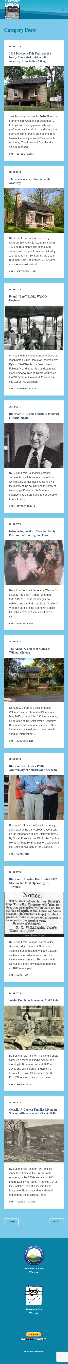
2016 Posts (15, 46)
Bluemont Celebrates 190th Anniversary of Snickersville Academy (33, 768)
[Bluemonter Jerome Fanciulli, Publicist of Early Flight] (34, 445)
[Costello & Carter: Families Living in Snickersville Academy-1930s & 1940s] (34, 1141)
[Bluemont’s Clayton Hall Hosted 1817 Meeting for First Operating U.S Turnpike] (34, 914)
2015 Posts (15, 289)
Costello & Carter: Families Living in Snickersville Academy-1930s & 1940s (33, 1111)
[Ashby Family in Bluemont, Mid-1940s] (34, 1028)
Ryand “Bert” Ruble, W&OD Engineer (28, 298)
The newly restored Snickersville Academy (29, 181)
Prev (13, 1221)
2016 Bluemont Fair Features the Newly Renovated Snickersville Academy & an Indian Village (30, 57)
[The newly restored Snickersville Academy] (34, 210)
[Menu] (62, 9)
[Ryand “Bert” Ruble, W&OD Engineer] (34, 327)
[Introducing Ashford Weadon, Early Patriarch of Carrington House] (34, 562)
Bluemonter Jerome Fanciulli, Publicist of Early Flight (34, 416)
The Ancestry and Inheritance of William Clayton (30, 650)
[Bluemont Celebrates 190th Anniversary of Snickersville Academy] (34, 797)
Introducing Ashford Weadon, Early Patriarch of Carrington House (32, 533)
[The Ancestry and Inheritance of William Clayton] (34, 680)
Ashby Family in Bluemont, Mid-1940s (33, 1000)
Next (55, 1221)
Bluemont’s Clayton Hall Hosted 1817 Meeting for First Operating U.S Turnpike (33, 883)
